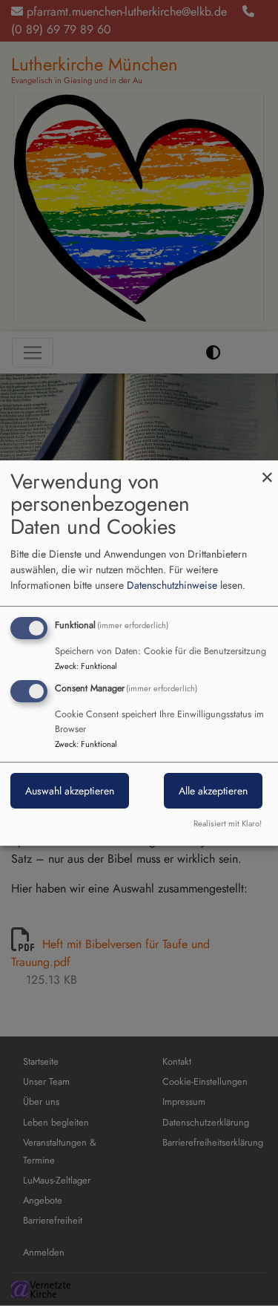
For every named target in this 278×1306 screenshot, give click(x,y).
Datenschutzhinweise (172, 585)
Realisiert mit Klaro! (227, 823)
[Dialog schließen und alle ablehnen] (267, 469)
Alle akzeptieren (213, 791)
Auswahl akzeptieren (69, 791)
